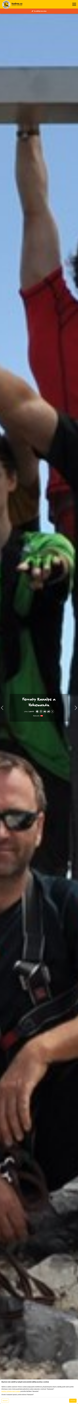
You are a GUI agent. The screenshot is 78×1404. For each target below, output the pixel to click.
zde (23, 1369)
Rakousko (36, 716)
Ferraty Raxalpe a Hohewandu (39, 702)
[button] (2, 708)
